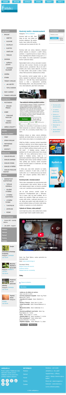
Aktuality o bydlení (7, 133)
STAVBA (38, 2)
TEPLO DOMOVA (11, 88)
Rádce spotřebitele (7, 217)
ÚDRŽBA (6, 74)
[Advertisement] (43, 16)
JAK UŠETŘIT (10, 84)
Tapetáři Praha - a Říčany (53, 373)
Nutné (32, 122)
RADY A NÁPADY (9, 92)
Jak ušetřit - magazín (10, 226)
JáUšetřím (48, 371)
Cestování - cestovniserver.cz (54, 384)
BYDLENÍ (16, 2)
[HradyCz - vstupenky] (57, 154)
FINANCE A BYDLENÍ (10, 95)
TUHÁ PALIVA (10, 205)
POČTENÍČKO (8, 102)
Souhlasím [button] (25, 119)
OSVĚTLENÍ (9, 51)
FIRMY (6, 137)
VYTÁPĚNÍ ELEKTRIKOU (9, 196)
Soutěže (4, 131)
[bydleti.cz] (57, 188)
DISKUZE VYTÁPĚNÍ (10, 166)
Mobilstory (48, 368)
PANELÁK (9, 55)
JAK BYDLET (6, 31)
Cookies (4, 241)
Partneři (4, 235)
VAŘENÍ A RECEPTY (10, 127)
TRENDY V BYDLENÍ (10, 81)
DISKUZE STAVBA (9, 163)
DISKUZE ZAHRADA (9, 159)
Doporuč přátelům (26, 282)
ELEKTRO (9, 48)
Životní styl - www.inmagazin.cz (54, 381)
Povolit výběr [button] (36, 119)
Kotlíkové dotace (23, 268)
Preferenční (40, 122)
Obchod (4, 232)
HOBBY (6, 112)
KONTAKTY (7, 149)
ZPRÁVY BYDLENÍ (9, 140)
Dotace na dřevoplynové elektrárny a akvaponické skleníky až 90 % (57, 118)
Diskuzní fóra (6, 153)
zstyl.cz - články (50, 376)
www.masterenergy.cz (29, 261)
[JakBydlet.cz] (9, 12)
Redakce (4, 229)
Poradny (4, 175)
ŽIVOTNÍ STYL (6, 99)
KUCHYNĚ (9, 41)
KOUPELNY (9, 45)
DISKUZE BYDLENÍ (9, 156)
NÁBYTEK (9, 38)
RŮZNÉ (8, 212)
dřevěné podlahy (54, 387)
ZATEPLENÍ (9, 209)
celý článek (5, 257)
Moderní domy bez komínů (26, 266)
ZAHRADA (27, 2)
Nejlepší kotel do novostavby (27, 270)
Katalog (4, 238)
